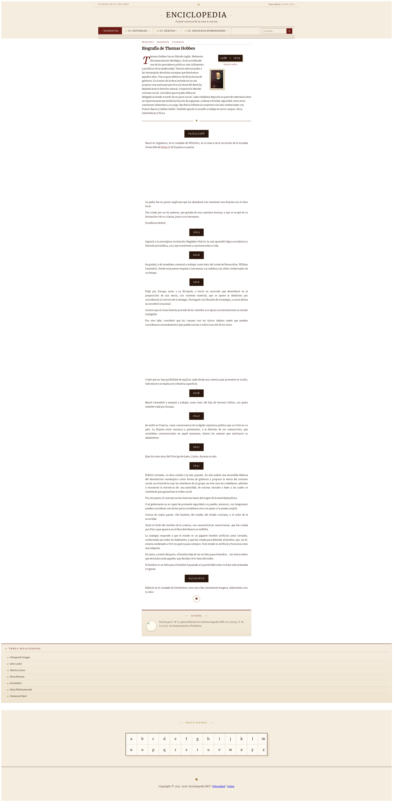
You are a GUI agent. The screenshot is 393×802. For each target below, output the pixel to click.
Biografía (163, 42)
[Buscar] (289, 31)
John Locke (16, 664)
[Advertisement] (196, 174)
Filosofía (178, 42)
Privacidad (218, 786)
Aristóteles (16, 683)
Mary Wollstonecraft (21, 690)
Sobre (230, 786)
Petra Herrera (17, 677)
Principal (148, 42)
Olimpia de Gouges (20, 657)
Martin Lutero (17, 670)
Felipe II (165, 147)
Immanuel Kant (18, 696)
